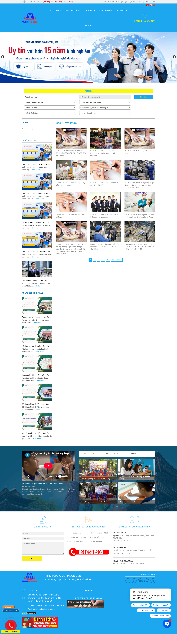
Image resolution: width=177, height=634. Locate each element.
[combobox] (50, 97)
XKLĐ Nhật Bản (96, 542)
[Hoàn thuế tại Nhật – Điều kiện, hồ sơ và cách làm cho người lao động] (37, 363)
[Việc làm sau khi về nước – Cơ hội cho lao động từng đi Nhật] (37, 334)
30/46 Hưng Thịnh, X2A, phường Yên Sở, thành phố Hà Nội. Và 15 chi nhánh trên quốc (45, 598)
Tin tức (89, 11)
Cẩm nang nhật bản (75, 542)
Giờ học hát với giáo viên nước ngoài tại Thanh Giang (42, 483)
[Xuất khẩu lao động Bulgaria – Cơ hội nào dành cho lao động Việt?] (37, 152)
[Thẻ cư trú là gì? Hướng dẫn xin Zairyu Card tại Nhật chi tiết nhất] (37, 305)
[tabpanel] (97, 482)
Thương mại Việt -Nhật (99, 533)
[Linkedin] (34, 1)
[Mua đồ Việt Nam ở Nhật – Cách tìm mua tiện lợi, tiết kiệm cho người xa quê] (37, 421)
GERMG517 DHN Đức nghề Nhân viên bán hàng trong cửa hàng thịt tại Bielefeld (105, 153)
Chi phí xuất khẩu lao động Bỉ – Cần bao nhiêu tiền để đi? (35, 223)
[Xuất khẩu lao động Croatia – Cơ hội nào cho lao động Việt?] (37, 181)
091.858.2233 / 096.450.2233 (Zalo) (50, 605)
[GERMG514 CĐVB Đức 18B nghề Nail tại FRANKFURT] (105, 170)
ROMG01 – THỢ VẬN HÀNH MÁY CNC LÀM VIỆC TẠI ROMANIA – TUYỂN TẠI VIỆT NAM (105, 246)
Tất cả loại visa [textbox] (31, 97)
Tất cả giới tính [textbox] (31, 108)
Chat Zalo (8, 607)
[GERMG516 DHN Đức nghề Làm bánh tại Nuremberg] (140, 138)
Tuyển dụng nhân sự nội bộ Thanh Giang (57, 2)
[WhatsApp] (38, 1)
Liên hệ (88, 25)
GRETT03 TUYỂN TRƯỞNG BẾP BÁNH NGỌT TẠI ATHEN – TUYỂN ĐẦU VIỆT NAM (71, 153)
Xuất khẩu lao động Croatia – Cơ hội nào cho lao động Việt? (35, 194)
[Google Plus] (27, 1)
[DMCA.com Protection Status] (29, 613)
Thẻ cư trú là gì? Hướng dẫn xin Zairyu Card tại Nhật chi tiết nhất (36, 318)
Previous (3, 57)
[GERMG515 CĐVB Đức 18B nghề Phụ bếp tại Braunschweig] (71, 170)
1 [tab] (117, 506)
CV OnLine (120, 11)
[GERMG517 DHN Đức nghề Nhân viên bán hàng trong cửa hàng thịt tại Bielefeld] (105, 138)
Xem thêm (36, 170)
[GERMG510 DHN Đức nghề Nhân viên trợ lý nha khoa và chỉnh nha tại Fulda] (140, 202)
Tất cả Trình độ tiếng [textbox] (88, 113)
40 (108, 260)
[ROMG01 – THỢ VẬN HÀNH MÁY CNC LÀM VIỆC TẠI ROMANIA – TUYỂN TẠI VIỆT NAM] (105, 231)
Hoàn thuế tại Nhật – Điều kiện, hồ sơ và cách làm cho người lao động (36, 376)
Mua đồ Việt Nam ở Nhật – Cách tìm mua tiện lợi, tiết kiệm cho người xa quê (37, 434)
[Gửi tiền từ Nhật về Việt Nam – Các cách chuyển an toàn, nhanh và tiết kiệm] (37, 392)
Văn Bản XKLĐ (104, 11)
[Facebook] (23, 1)
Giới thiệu (54, 11)
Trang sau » (116, 260)
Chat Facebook (11, 611)
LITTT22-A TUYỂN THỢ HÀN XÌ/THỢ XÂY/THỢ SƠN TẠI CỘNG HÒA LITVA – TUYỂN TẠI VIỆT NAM (140, 246)
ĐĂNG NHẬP (150, 2)
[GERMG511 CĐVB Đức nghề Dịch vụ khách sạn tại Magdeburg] (105, 202)
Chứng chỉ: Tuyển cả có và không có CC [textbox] (95, 108)
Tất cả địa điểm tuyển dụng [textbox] (90, 102)
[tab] (91, 454)
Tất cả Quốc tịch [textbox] (31, 113)
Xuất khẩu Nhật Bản (29, 129)
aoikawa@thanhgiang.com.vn (44, 609)
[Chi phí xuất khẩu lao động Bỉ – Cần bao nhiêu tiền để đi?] (37, 210)
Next (174, 57)
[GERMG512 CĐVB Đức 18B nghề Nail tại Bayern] (71, 202)
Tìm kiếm (143, 97)
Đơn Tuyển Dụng (72, 11)
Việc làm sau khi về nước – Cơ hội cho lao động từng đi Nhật (36, 347)
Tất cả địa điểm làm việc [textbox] (34, 102)
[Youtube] (31, 1)
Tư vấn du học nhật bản (76, 537)
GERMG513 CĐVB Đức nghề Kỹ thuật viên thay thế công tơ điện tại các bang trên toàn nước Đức (139, 185)
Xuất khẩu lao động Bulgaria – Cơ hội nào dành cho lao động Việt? (36, 165)
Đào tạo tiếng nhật (97, 537)
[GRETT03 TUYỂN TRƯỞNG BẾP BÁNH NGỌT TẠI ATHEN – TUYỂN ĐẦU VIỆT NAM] (71, 138)
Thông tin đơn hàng (74, 533)
